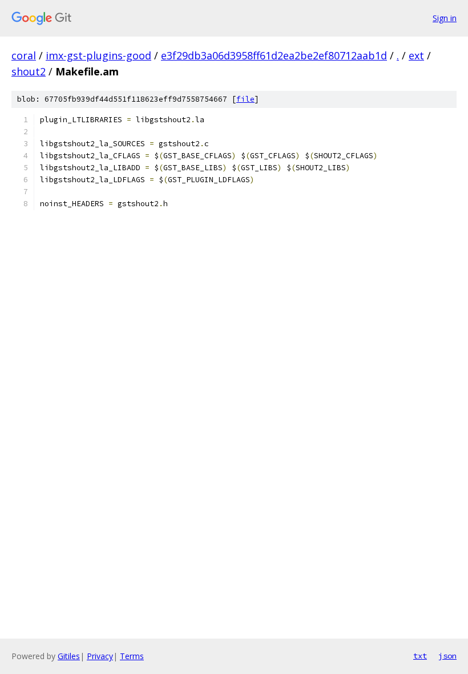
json (447, 656)
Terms (132, 656)
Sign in (445, 18)
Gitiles (69, 656)
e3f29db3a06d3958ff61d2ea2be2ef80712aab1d (274, 55)
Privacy (100, 656)
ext (416, 55)
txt (420, 656)
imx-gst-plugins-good (98, 55)
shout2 (28, 71)
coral (23, 55)
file (245, 99)
